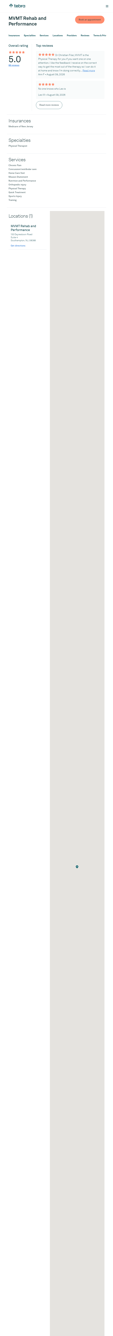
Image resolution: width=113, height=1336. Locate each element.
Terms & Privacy (101, 35)
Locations (58, 35)
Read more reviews (49, 105)
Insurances (14, 35)
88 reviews (14, 65)
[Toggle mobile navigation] (107, 6)
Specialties (30, 35)
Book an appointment (90, 19)
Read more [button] (89, 70)
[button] (77, 867)
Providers (72, 35)
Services (44, 35)
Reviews (85, 35)
